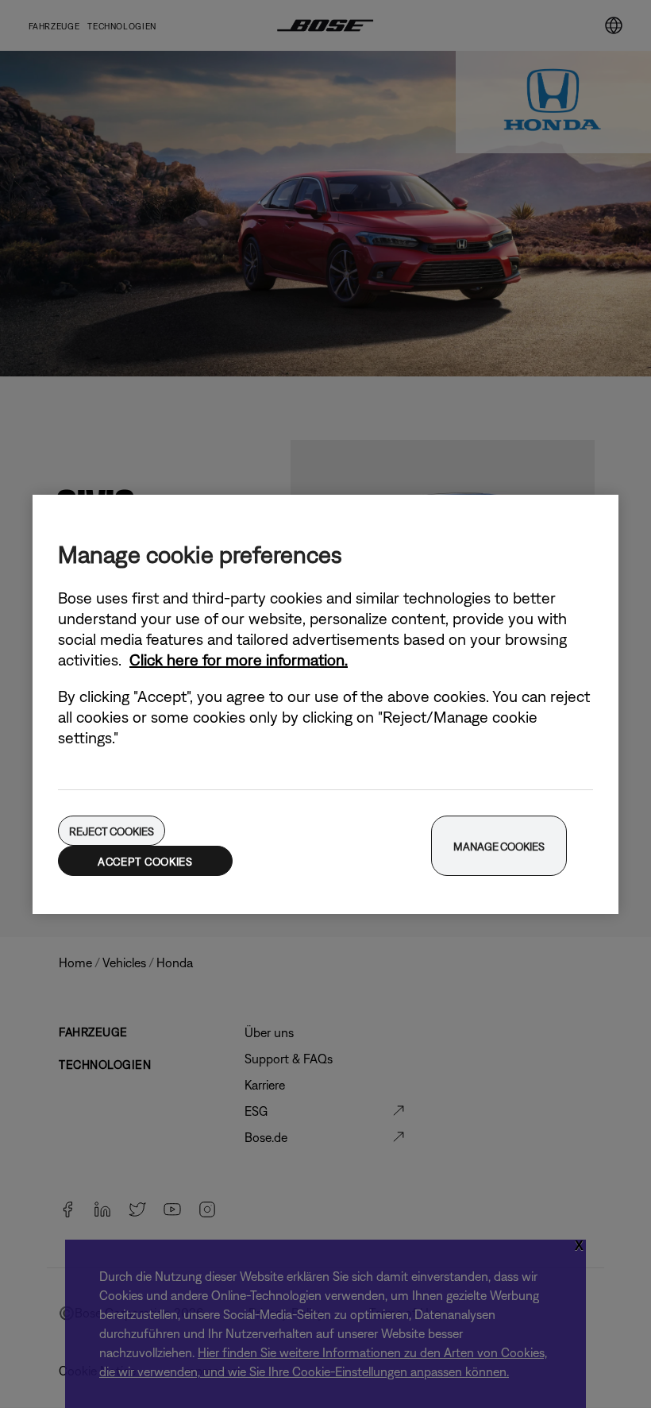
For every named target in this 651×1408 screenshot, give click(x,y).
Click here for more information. (238, 659)
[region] (325, 704)
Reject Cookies (111, 831)
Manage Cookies (498, 846)
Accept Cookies (145, 861)
